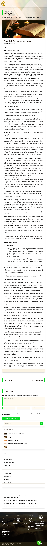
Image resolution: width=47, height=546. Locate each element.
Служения (6, 479)
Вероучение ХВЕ (19, 17)
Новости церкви (8, 473)
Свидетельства (7, 476)
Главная (4, 17)
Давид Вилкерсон (8, 465)
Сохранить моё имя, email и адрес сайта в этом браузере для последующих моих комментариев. (23, 413)
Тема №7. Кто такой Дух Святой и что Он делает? (25, 500)
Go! (41, 423)
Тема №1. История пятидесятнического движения (25, 506)
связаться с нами (31, 527)
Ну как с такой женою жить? (14, 447)
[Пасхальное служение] (5, 440)
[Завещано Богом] (5, 437)
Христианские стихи (9, 485)
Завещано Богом (11, 437)
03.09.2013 (13, 43)
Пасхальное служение (13, 440)
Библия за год (7, 456)
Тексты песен (7, 482)
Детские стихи (7, 471)
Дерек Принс (7, 468)
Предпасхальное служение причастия (17, 443)
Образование (10, 17)
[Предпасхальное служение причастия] (5, 443)
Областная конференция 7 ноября (15, 433)
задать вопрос (27, 530)
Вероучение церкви (9, 462)
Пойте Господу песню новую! (19, 494)
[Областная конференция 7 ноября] (5, 434)
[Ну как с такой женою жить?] (5, 447)
